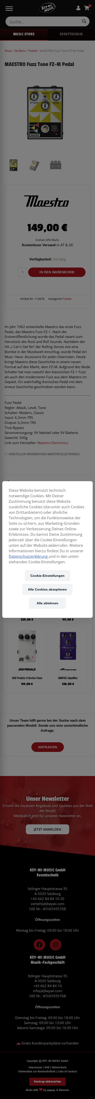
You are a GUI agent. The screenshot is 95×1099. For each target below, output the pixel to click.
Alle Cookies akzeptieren (47, 589)
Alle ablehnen (47, 603)
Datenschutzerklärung (29, 556)
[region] (47, 549)
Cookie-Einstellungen (47, 575)
